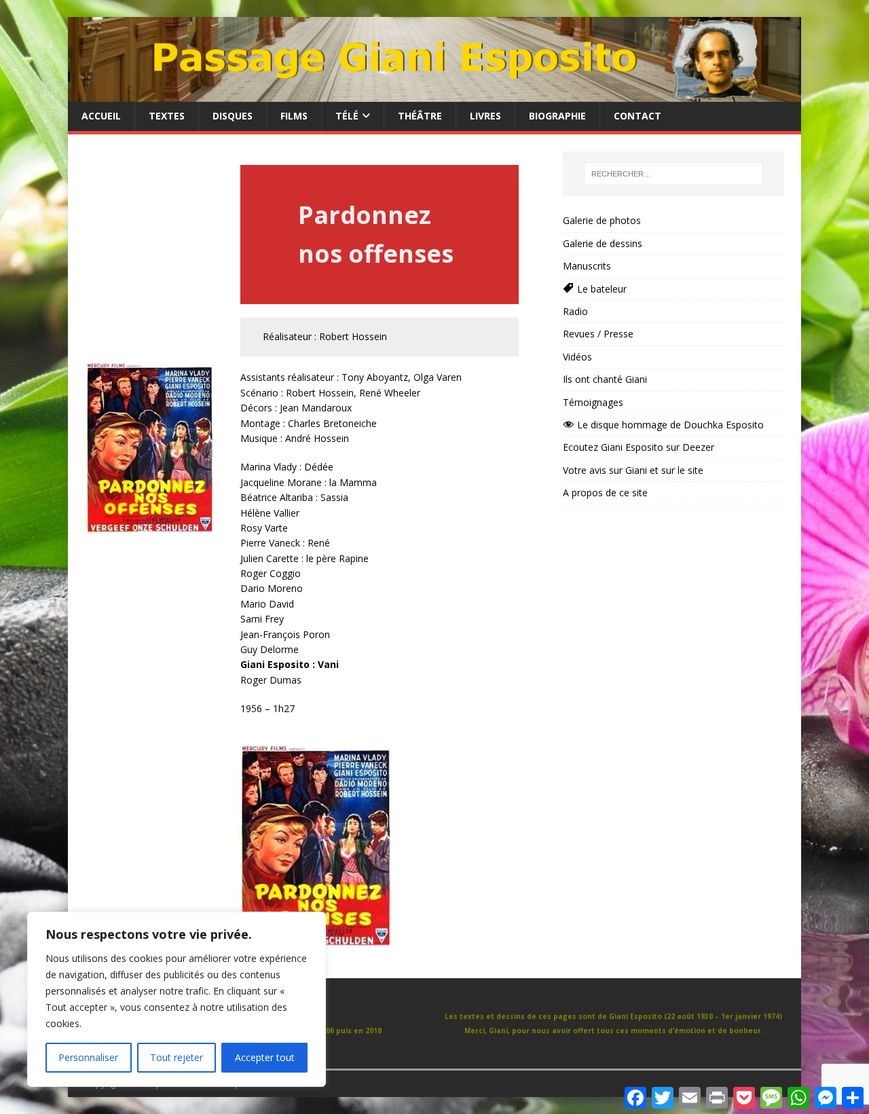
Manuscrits (587, 265)
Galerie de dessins (602, 243)
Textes (167, 115)
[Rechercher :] (673, 173)
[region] (176, 999)
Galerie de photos (602, 220)
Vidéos (577, 356)
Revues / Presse (598, 333)
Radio (575, 311)
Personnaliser (88, 1057)
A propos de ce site (605, 492)
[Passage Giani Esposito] (434, 94)
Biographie (557, 115)
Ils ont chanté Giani (605, 379)
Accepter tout (265, 1057)
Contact (637, 115)
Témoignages (593, 402)
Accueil (101, 115)
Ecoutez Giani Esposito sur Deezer (638, 447)
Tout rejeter (176, 1057)
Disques (232, 115)
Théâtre (420, 115)
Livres (485, 115)
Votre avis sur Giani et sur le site (633, 470)
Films (294, 115)
